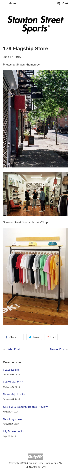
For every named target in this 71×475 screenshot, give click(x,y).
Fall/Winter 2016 (13, 382)
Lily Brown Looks (13, 431)
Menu (12, 3)
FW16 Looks (11, 369)
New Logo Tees (12, 419)
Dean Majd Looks (14, 394)
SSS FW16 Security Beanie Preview (25, 406)
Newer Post (57, 349)
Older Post (13, 349)
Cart (65, 3)
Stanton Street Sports (40, 463)
